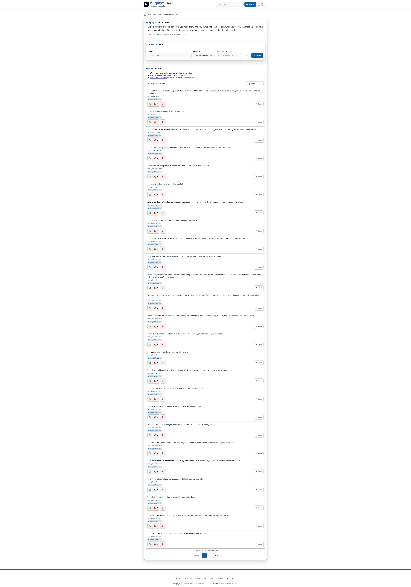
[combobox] (230, 4)
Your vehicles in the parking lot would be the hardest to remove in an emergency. (180, 424)
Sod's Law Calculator (158, 77)
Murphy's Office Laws (154, 99)
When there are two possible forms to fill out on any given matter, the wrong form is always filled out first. (202, 129)
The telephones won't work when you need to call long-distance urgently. (177, 533)
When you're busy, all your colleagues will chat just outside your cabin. (175, 479)
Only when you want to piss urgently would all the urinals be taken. (174, 406)
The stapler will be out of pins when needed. (165, 184)
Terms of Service (200, 578)
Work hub (154, 73)
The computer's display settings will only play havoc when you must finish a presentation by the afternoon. (190, 442)
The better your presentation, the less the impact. (167, 352)
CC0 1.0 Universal (211, 584)
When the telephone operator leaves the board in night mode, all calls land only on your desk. (185, 334)
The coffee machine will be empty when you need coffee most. (172, 220)
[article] (205, 98)
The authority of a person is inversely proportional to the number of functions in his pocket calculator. (188, 147)
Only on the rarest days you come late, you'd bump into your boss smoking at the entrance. (184, 256)
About (178, 578)
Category (196, 51)
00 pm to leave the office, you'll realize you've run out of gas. (195, 202)
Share (260, 104)
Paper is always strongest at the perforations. (166, 111)
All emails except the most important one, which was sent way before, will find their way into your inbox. (189, 515)
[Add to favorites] (162, 104)
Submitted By (222, 51)
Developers (220, 578)
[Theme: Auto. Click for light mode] (264, 4)
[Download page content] (259, 4)
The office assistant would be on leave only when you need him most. (175, 388)
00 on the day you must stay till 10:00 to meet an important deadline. (194, 461)
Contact (211, 578)
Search (150, 51)
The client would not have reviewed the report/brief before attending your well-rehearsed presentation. (189, 370)
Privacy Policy (187, 578)
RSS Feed (232, 578)
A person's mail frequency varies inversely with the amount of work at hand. (178, 166)
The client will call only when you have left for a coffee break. (171, 497)
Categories (157, 15)
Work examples (156, 75)
